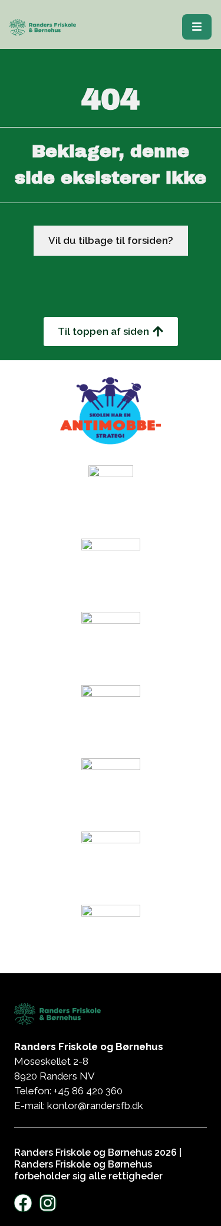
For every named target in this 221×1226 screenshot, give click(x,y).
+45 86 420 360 (89, 1091)
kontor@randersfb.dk (95, 1105)
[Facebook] (23, 1203)
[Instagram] (48, 1203)
